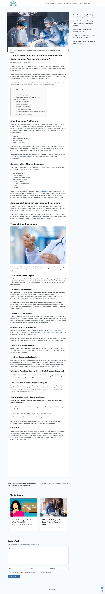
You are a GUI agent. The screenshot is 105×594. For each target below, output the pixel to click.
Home (47, 3)
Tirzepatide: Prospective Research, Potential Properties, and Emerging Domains (83, 23)
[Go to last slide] (12, 515)
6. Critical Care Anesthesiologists (23, 109)
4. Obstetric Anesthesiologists (23, 106)
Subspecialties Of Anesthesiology (22, 96)
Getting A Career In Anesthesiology (23, 114)
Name (11, 568)
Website (52, 568)
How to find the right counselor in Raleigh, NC (55, 482)
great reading (23, 156)
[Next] (64, 515)
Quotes (90, 3)
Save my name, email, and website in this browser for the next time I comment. (30, 572)
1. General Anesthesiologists (22, 101)
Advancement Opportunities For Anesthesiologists (27, 97)
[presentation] (23, 507)
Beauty (81, 3)
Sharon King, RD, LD (16, 62)
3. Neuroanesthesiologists (22, 104)
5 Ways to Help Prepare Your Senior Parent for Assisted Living (52, 522)
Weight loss (61, 3)
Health (75, 3)
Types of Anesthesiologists (21, 99)
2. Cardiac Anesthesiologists (22, 103)
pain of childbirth (48, 332)
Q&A (85, 3)
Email (32, 568)
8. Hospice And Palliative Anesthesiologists (26, 113)
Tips (95, 3)
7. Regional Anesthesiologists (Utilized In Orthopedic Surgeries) (30, 111)
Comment (12, 548)
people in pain (44, 191)
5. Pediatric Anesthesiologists (23, 108)
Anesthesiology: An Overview (21, 94)
